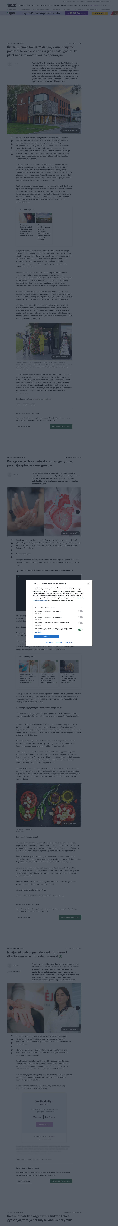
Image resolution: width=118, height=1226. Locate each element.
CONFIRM (46, 636)
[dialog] (59, 613)
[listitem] (59, 607)
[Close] (89, 583)
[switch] (80, 611)
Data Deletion (49, 642)
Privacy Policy (69, 642)
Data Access (59, 642)
